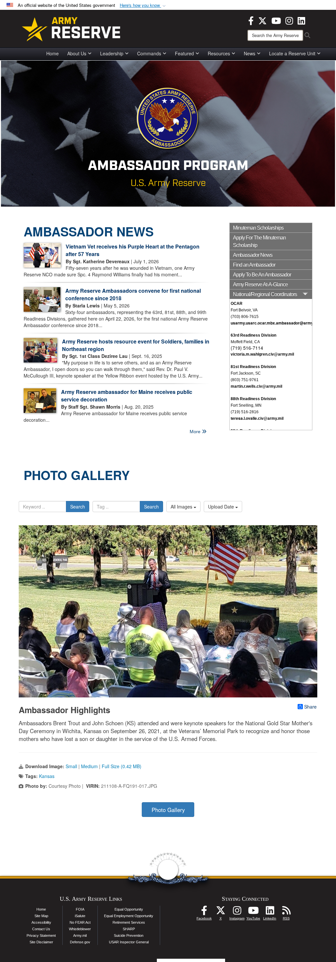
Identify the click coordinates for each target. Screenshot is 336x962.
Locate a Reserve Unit (292, 53)
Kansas (46, 776)
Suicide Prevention (128, 935)
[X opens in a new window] (262, 20)
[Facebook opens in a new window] (251, 20)
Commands (149, 53)
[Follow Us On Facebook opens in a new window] (204, 912)
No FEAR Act (80, 922)
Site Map (41, 916)
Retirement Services (129, 922)
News (249, 53)
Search (77, 506)
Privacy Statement (41, 935)
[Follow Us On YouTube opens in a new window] (253, 912)
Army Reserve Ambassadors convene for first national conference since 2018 (133, 294)
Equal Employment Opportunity (128, 916)
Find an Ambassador (254, 265)
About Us (76, 53)
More (196, 431)
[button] (143, 5)
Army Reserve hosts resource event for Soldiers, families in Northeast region (135, 345)
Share (310, 706)
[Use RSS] (286, 912)
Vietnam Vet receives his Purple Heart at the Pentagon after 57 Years (133, 250)
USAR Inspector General (129, 942)
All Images (182, 506)
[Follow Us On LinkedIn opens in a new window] (270, 912)
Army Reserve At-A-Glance (260, 284)
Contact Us (41, 929)
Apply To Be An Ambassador (262, 274)
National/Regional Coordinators (265, 294)
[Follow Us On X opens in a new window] (220, 912)
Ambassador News (252, 255)
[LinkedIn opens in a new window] (301, 20)
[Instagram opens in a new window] (289, 20)
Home (52, 53)
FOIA (80, 909)
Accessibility (41, 922)
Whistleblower (80, 929)
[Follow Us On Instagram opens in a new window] (237, 912)
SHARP (129, 929)
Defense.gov (80, 942)
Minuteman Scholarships (258, 228)
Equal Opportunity (129, 909)
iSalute (80, 916)
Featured (184, 53)
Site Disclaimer (41, 942)
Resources (219, 53)
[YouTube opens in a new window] (276, 20)
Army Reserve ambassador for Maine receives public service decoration (126, 395)
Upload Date (221, 506)
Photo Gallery (168, 810)
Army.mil (80, 935)
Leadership (111, 53)
